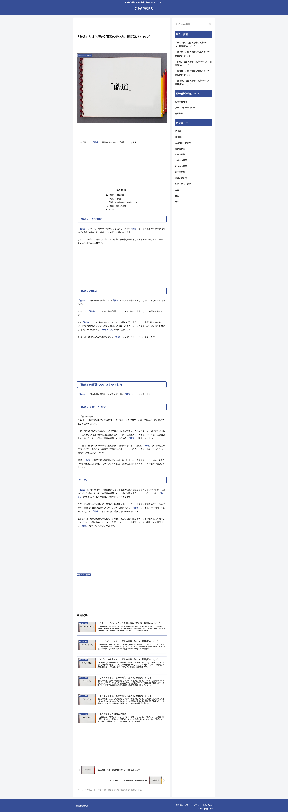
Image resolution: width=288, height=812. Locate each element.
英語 (177, 196)
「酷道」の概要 (114, 199)
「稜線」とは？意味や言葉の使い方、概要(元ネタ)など (193, 63)
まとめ (111, 210)
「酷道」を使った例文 (117, 206)
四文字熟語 (180, 172)
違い (177, 201)
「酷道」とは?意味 (116, 195)
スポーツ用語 (181, 160)
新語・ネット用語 (84, 575)
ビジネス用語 (181, 166)
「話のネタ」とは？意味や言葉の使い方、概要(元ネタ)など (192, 44)
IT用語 (178, 131)
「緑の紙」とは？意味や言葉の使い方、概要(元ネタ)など (193, 54)
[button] (210, 24)
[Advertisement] (122, 27)
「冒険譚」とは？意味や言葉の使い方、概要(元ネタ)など (193, 73)
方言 (177, 190)
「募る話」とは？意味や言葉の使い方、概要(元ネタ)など (193, 82)
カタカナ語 (180, 149)
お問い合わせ (181, 102)
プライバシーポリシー (185, 108)
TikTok (178, 137)
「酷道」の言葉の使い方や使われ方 (122, 202)
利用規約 (179, 113)
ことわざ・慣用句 (183, 143)
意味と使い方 (181, 178)
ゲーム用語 (180, 154)
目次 (118, 190)
